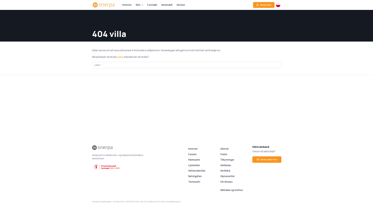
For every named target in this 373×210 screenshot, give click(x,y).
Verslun (181, 4)
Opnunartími (227, 176)
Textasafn (194, 181)
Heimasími (194, 159)
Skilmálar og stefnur (231, 190)
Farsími (192, 154)
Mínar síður (265, 5)
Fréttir (223, 154)
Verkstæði (167, 4)
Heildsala (225, 165)
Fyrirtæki (152, 4)
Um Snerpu (226, 181)
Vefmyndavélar (196, 170)
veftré (120, 56)
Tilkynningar (227, 159)
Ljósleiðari (194, 165)
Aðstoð (224, 148)
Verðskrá (225, 170)
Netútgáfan (195, 176)
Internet (127, 4)
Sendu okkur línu (268, 159)
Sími (138, 4)
